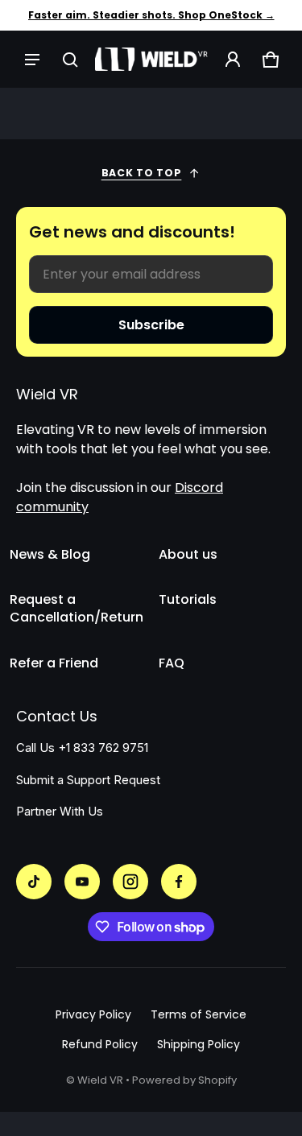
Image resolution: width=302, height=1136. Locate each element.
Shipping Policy (198, 1044)
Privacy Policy (93, 1014)
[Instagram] (130, 881)
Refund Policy (100, 1044)
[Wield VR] (151, 59)
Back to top (141, 173)
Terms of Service (198, 1014)
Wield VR (100, 1080)
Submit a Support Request (88, 780)
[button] (70, 59)
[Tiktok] (34, 881)
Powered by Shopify (184, 1080)
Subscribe (151, 325)
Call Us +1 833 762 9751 (82, 748)
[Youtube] (82, 881)
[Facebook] (179, 881)
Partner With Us (59, 811)
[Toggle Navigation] (32, 59)
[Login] (232, 59)
